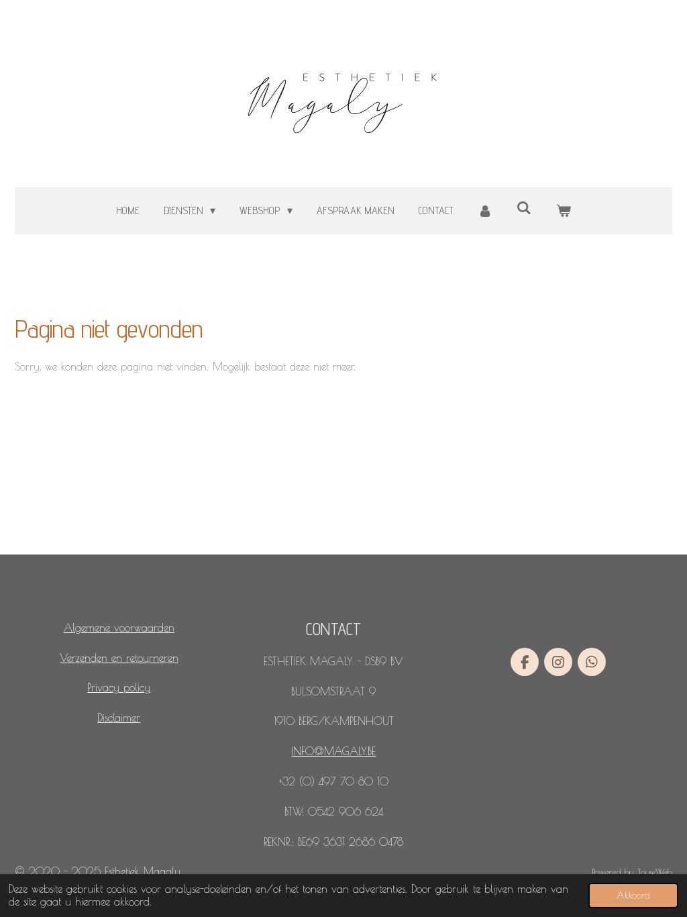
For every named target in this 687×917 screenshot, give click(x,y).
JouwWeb (654, 872)
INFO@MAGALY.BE (333, 751)
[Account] (485, 211)
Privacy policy (118, 687)
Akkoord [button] (633, 895)
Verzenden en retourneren (119, 658)
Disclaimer (118, 718)
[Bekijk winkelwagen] (563, 211)
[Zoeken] (524, 208)
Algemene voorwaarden (119, 628)
